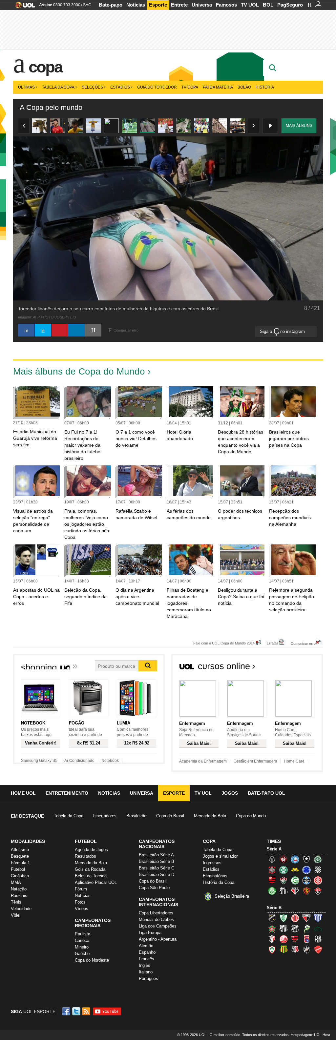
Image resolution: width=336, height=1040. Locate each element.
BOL (268, 5)
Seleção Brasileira (232, 896)
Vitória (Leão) (318, 891)
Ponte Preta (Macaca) (318, 939)
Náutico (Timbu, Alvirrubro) (283, 939)
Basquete (20, 856)
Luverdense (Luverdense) (306, 928)
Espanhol (148, 952)
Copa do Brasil (170, 815)
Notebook (110, 760)
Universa (202, 5)
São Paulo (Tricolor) (295, 891)
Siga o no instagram (283, 331)
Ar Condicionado (79, 760)
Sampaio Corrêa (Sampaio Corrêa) (283, 949)
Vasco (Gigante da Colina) (306, 949)
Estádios (120, 87)
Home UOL (23, 793)
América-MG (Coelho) (283, 918)
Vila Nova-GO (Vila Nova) (318, 949)
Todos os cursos (300, 668)
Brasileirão (136, 815)
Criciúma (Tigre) (295, 870)
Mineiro (82, 947)
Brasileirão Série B (156, 861)
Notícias (135, 5)
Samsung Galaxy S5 (39, 760)
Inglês (144, 965)
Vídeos (81, 908)
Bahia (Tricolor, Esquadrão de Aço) (295, 859)
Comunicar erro (303, 643)
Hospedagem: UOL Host (310, 1035)
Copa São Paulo (154, 887)
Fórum (81, 889)
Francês (146, 958)
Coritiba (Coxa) (283, 870)
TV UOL (250, 5)
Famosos (226, 5)
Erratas (273, 643)
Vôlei (15, 915)
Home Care (294, 761)
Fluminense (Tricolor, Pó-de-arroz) (283, 880)
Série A (274, 848)
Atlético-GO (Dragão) (306, 918)
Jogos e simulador (220, 856)
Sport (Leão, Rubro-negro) (306, 891)
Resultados (85, 856)
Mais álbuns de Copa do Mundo (79, 371)
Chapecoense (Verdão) (318, 859)
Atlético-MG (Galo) (272, 859)
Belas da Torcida (91, 875)
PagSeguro (290, 5)
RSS (87, 1011)
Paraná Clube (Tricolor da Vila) (306, 939)
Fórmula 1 (20, 862)
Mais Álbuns (299, 125)
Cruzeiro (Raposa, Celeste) (306, 870)
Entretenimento (67, 793)
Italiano (146, 971)
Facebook (67, 1011)
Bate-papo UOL (266, 793)
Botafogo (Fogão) (306, 859)
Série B (274, 907)
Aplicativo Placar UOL (96, 882)
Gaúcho (82, 953)
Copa (45, 67)
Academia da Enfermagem (203, 761)
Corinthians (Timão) (272, 870)
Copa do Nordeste (92, 960)
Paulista (82, 933)
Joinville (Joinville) (272, 939)
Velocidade (21, 908)
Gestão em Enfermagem (255, 761)
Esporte (158, 5)
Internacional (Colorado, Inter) (318, 880)
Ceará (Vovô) (295, 928)
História (265, 87)
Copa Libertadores (156, 912)
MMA (16, 882)
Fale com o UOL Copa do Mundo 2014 (224, 643)
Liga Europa (150, 932)
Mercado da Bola (210, 815)
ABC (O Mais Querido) (272, 918)
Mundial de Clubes (156, 919)
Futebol (18, 869)
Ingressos (212, 862)
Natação (19, 889)
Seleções (92, 87)
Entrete (179, 5)
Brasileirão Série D (156, 874)
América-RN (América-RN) (295, 918)
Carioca (82, 940)
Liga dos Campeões (158, 926)
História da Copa (218, 882)
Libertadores (104, 815)
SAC (87, 5)
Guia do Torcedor (157, 87)
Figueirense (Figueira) (318, 870)
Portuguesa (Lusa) (272, 949)
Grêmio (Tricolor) (306, 880)
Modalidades (28, 841)
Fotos (80, 902)
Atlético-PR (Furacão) (283, 859)
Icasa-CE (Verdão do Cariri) (318, 928)
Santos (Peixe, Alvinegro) (283, 891)
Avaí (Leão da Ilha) (318, 918)
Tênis (16, 902)
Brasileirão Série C (156, 868)
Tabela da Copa (58, 87)
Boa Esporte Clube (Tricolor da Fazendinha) (272, 928)
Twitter (77, 1011)
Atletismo (20, 849)
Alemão (146, 945)
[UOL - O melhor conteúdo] (23, 7)
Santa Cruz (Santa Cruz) (295, 949)
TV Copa (189, 87)
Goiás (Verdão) (295, 880)
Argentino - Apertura (158, 939)
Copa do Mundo (251, 815)
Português (148, 978)
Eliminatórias (215, 875)
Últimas (26, 87)
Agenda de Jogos (91, 849)
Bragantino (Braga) (283, 928)
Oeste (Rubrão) (295, 939)
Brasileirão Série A (156, 854)
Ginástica (20, 875)
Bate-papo (110, 5)
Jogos (229, 793)
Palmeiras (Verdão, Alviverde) (272, 891)
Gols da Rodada (90, 869)
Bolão (244, 87)
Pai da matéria (218, 87)
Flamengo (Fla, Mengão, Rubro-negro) (272, 880)
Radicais (19, 895)
